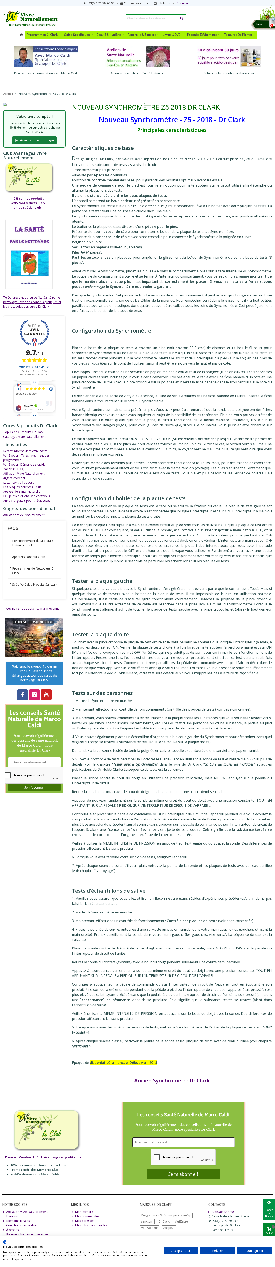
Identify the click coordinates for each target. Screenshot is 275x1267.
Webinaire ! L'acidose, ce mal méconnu (32, 608)
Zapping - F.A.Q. (14, 469)
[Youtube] (46, 694)
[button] (34, 673)
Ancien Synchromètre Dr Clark (172, 1080)
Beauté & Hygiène (108, 34)
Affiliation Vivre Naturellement (24, 473)
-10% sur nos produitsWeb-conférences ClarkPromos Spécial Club (28, 203)
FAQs (13, 528)
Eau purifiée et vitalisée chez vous (26, 496)
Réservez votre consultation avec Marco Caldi (46, 73)
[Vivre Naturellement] (32, 18)
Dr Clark (164, 1221)
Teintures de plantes (238, 34)
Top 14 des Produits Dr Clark (23, 432)
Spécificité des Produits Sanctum (35, 584)
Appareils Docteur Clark (28, 557)
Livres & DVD (171, 34)
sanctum (147, 1221)
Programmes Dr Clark (42, 34)
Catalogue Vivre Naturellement (24, 436)
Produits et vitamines (202, 34)
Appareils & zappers (142, 34)
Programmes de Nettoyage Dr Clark (33, 570)
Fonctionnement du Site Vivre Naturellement (32, 543)
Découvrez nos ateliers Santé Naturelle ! (137, 73)
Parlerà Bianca (269, 1213)
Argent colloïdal (14, 478)
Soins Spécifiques (77, 34)
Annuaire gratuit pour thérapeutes (26, 500)
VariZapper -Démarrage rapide (24, 464)
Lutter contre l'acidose (18, 482)
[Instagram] (34, 694)
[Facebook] (22, 694)
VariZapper (182, 1221)
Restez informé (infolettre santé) (26, 451)
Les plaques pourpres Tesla (22, 487)
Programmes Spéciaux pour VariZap (166, 1215)
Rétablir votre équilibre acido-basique (229, 73)
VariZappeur (149, 1228)
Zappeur (169, 1228)
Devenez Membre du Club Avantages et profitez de (43, 1157)
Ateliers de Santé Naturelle (21, 491)
